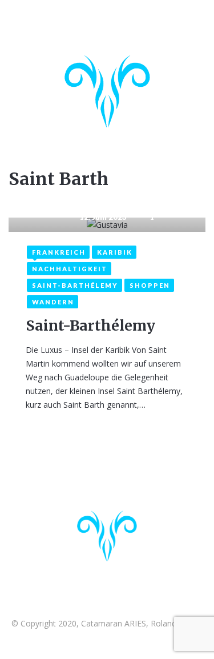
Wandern (53, 302)
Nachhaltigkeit (69, 268)
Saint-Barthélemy (75, 285)
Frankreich (59, 252)
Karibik (114, 252)
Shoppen (150, 285)
